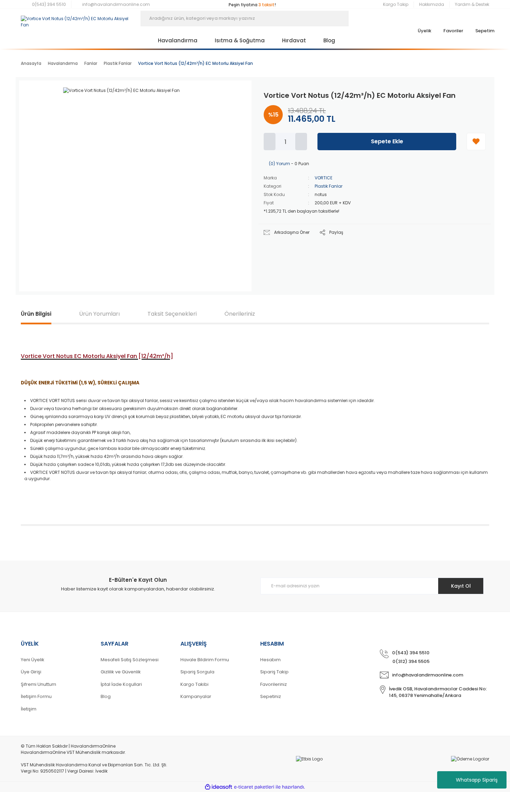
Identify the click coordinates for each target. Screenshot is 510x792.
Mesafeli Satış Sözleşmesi (130, 659)
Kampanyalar (195, 696)
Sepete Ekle (387, 141)
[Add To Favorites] (476, 141)
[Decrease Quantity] (269, 141)
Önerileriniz (239, 314)
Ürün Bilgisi (36, 314)
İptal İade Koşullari (121, 684)
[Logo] (75, 18)
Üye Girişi (31, 671)
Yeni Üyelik (32, 659)
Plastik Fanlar (328, 186)
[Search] (359, 18)
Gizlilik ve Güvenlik (121, 671)
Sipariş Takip (274, 671)
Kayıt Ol (461, 585)
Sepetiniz (270, 696)
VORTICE (323, 178)
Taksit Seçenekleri (172, 314)
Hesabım (270, 659)
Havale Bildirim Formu (204, 659)
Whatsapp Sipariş (477, 779)
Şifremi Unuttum (38, 684)
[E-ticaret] (254, 787)
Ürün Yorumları (99, 314)
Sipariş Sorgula (197, 671)
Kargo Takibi (194, 684)
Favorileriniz (273, 684)
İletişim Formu (36, 696)
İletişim (28, 709)
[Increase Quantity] (301, 141)
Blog (106, 696)
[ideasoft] (218, 787)
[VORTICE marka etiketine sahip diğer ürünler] (225, 98)
